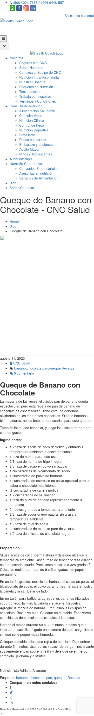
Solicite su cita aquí (79, 15)
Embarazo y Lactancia (36, 144)
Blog (13, 182)
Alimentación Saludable (37, 110)
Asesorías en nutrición (36, 173)
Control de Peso (31, 125)
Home (14, 221)
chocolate (34, 368)
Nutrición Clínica (31, 120)
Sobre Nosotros (31, 67)
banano (20, 368)
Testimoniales (29, 91)
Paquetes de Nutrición (36, 86)
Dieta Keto (27, 134)
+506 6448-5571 (53, 2)
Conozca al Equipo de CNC (40, 72)
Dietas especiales (32, 139)
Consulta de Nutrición (26, 106)
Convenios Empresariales (38, 168)
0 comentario (23, 373)
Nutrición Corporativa (26, 163)
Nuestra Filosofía (32, 82)
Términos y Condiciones (37, 101)
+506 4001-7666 (25, 2)
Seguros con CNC (33, 62)
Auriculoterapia (21, 158)
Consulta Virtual (31, 115)
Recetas (68, 368)
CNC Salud (21, 363)
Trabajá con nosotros (35, 96)
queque (55, 368)
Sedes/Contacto (22, 187)
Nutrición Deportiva (33, 130)
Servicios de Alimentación (38, 178)
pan (45, 368)
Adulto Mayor (29, 149)
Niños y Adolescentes (35, 154)
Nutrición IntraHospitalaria (39, 77)
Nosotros (16, 58)
